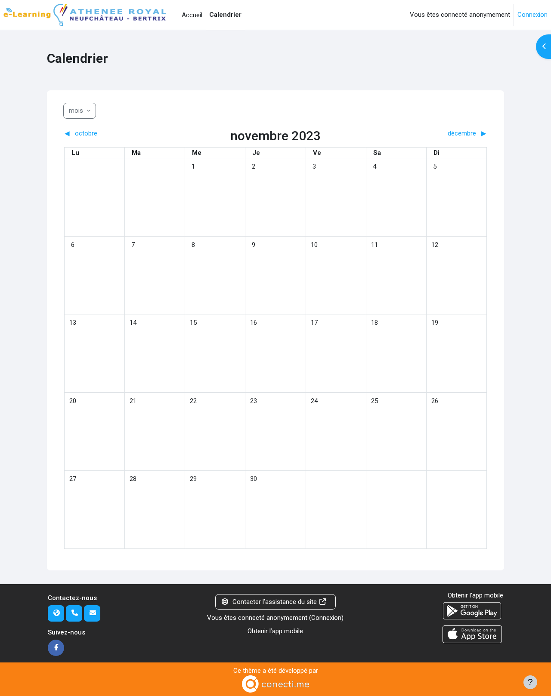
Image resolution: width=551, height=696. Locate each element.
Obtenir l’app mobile (275, 631)
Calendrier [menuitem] (225, 14)
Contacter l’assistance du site (274, 602)
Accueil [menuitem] (192, 15)
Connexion (532, 14)
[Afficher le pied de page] (530, 682)
